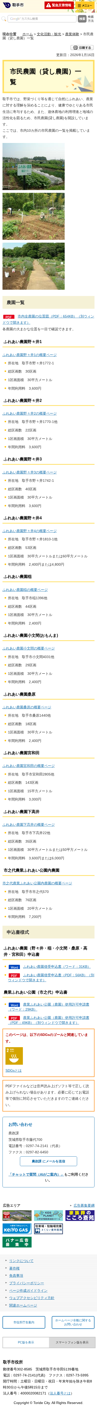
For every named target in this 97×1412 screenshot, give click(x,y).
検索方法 (91, 19)
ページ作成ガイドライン (28, 1291)
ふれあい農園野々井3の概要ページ (29, 472)
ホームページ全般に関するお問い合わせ (73, 1322)
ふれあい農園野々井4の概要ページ (29, 531)
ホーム (27, 34)
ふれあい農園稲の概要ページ (25, 590)
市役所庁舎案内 (23, 1322)
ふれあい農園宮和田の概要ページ (28, 766)
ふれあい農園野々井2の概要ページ (29, 413)
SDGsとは (13, 1070)
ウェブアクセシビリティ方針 (31, 1298)
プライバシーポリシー (26, 1283)
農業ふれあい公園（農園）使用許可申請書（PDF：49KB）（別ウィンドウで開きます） (48, 1020)
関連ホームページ (23, 1305)
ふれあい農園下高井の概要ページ (28, 825)
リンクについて (21, 1261)
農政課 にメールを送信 (48, 1161)
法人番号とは (60, 1393)
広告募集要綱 (84, 1205)
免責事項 (16, 1276)
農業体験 (72, 34)
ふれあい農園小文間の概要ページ (28, 648)
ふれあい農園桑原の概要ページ (26, 707)
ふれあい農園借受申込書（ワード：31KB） (57, 967)
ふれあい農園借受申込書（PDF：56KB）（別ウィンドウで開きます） (51, 977)
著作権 (14, 1268)
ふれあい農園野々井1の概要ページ (29, 355)
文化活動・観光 (49, 34)
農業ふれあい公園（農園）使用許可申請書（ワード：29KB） (48, 1006)
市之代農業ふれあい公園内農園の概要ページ (37, 883)
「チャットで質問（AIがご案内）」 (36, 1174)
